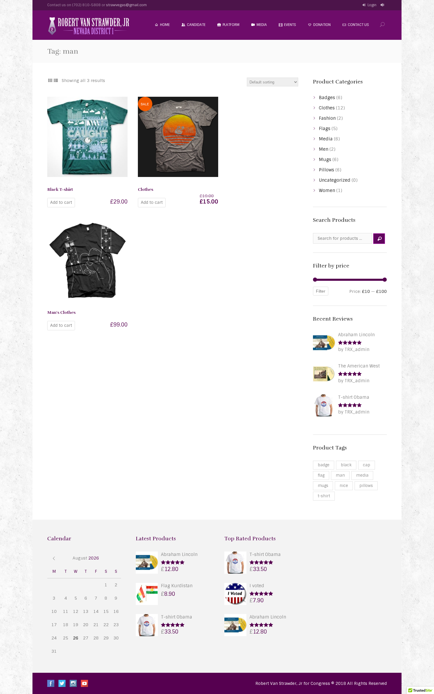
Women (327, 190)
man (340, 475)
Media (262, 24)
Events (290, 24)
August (86, 558)
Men (323, 149)
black (346, 464)
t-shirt (324, 495)
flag (321, 475)
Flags (324, 129)
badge (323, 464)
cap (366, 464)
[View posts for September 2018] (53, 558)
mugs (323, 485)
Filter (320, 291)
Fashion (327, 118)
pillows (366, 485)
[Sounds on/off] (383, 5)
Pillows (326, 170)
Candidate (196, 24)
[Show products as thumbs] (50, 80)
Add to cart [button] (61, 202)
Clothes (327, 108)
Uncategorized (334, 180)
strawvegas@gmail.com (126, 5)
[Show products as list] (56, 80)
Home (165, 24)
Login (372, 5)
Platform (231, 24)
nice (344, 485)
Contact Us (358, 24)
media (362, 475)
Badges (327, 98)
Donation (322, 24)
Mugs (325, 160)
